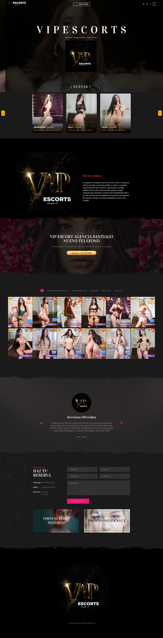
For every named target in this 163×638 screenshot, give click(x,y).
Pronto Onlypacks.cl (106, 521)
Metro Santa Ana (80, 290)
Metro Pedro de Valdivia (58, 290)
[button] (143, 4)
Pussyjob (94, 290)
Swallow (118, 290)
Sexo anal (106, 290)
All (42, 290)
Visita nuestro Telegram (56, 520)
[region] (81, 115)
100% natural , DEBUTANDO (76, 125)
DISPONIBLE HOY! (39, 125)
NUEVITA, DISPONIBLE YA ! (110, 125)
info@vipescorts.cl (48, 487)
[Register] (147, 4)
